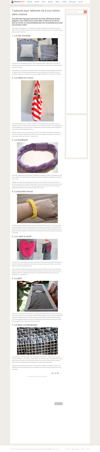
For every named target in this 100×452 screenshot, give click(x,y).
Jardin (57, 2)
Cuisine (64, 2)
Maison (50, 2)
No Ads (80, 2)
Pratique (29, 2)
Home (11, 5)
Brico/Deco (72, 2)
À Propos (68, 449)
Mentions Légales (75, 449)
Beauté (37, 2)
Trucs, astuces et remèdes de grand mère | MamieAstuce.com (23, 449)
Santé (44, 2)
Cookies (82, 449)
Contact (88, 449)
